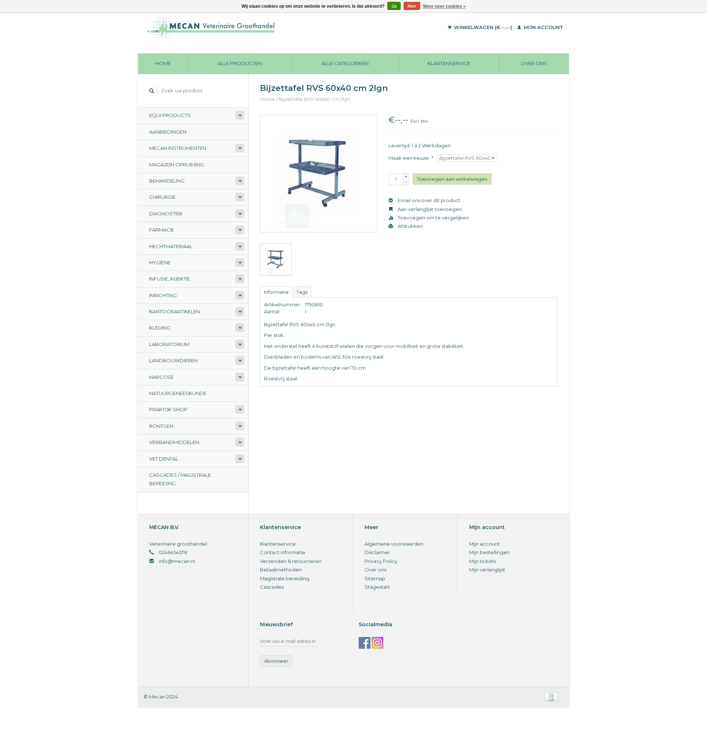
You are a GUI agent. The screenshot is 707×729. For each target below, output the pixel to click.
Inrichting (163, 295)
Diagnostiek (166, 213)
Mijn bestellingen (489, 552)
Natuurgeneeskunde (178, 393)
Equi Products (170, 115)
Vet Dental (163, 459)
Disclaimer (377, 552)
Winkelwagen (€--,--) (483, 27)
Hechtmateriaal (171, 246)
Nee (412, 6)
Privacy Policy (381, 561)
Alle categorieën (345, 63)
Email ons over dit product (428, 200)
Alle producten (240, 63)
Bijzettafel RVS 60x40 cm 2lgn (314, 99)
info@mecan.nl (177, 561)
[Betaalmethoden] (551, 697)
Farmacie (161, 230)
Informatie (276, 292)
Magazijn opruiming (176, 165)
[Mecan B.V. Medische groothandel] (261, 27)
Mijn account (542, 27)
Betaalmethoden (281, 570)
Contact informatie (282, 552)
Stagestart (377, 587)
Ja (394, 6)
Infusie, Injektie (169, 279)
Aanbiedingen (167, 132)
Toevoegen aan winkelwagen (452, 179)
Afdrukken (410, 226)
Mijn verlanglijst (487, 570)
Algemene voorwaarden (394, 544)
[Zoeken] (151, 90)
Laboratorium (169, 344)
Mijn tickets (482, 561)
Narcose (161, 377)
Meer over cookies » (444, 6)
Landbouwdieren (173, 360)
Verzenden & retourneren (290, 561)
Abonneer (276, 661)
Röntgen (161, 426)
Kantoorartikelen (174, 311)
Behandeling (166, 181)
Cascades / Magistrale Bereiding (180, 479)
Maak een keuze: (410, 158)
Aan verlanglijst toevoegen (429, 209)
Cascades (272, 587)
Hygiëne (159, 262)
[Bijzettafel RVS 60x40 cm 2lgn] (318, 173)
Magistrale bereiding (284, 578)
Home (163, 63)
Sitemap (375, 578)
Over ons (534, 63)
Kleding (159, 328)
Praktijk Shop (168, 409)
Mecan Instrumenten (177, 148)
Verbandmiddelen (174, 442)
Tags (301, 292)
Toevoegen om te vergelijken (433, 218)
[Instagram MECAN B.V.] (377, 643)
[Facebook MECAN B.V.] (364, 643)
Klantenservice (449, 63)
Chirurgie (162, 197)
